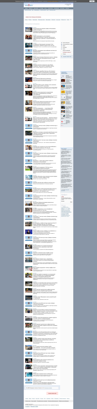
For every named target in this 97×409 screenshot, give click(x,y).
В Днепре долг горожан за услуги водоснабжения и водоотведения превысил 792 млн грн (44, 147)
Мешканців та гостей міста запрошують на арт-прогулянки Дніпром (66, 103)
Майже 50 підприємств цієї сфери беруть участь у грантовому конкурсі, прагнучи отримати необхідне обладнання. (45, 205)
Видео (64, 45)
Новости (30, 8)
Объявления (56, 8)
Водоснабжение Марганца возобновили (42, 78)
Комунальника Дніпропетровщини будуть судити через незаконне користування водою (44, 102)
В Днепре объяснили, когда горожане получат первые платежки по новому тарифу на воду (45, 177)
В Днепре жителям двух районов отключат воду (44, 182)
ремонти (62, 216)
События (53, 19)
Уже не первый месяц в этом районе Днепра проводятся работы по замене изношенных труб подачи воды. (44, 349)
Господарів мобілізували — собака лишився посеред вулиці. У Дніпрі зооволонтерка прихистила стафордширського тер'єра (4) (66, 176)
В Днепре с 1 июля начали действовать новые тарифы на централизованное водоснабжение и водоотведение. (42, 254)
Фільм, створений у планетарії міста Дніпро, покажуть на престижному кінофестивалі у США (66, 93)
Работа (52, 398)
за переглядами (69, 149)
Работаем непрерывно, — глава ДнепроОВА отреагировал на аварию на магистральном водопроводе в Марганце (43, 109)
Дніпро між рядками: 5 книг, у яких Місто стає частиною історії (69, 111)
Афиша (26, 8)
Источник (62, 201)
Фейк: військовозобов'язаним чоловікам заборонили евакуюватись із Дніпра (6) (66, 172)
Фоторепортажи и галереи (68, 44)
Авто (32, 10)
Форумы (67, 8)
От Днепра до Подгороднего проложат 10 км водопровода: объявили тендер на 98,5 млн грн (43, 45)
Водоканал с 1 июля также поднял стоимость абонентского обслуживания (43, 161)
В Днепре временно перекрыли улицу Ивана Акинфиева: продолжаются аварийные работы (43, 65)
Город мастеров (43, 10)
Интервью (65, 47)
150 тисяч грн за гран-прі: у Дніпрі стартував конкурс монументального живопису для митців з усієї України (66, 87)
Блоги (48, 10)
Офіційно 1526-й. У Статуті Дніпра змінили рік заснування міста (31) (66, 156)
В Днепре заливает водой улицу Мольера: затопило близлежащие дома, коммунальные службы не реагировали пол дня (44, 340)
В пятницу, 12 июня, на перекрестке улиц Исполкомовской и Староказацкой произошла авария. (43, 320)
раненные (68, 215)
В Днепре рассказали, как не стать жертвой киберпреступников (69, 76)
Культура (58, 19)
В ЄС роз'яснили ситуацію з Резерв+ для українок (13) (66, 159)
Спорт (68, 19)
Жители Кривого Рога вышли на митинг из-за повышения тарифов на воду (43, 360)
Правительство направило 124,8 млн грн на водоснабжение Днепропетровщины (43, 168)
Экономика (48, 19)
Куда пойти (36, 8)
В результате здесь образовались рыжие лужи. (41, 299)
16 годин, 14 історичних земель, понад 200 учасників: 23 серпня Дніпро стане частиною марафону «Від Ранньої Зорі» (66, 81)
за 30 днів (67, 189)
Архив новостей (52, 393)
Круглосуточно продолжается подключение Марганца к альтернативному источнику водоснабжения (43, 93)
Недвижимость (37, 10)
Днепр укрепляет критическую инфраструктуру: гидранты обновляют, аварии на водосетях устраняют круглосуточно (45, 325)
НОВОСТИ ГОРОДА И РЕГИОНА (33, 17)
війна (64, 206)
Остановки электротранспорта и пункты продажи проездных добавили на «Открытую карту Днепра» (66, 116)
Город (26, 19)
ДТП (69, 208)
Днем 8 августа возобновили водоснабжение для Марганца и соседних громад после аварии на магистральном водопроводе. (45, 80)
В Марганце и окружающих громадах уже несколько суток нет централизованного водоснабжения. (43, 122)
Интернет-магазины (62, 398)
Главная (26, 398)
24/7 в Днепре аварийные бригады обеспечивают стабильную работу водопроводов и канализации (44, 71)
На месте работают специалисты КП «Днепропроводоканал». (43, 249)
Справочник (50, 8)
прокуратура (63, 215)
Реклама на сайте (34, 406)
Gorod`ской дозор (66, 42)
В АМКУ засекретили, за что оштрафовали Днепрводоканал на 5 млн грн (42, 209)
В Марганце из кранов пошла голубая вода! (43, 373)
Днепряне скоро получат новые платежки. (40, 178)
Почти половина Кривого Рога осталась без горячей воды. (42, 192)
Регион (30, 19)
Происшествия (41, 19)
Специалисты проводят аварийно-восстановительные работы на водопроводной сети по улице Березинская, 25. (44, 53)
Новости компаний (66, 50)
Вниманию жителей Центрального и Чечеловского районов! (43, 183)
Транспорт (34, 19)
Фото (45, 8)
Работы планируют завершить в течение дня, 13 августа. (42, 67)
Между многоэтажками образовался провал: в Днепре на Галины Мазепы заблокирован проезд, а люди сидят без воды (45, 58)
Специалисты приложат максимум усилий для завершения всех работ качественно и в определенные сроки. (44, 335)
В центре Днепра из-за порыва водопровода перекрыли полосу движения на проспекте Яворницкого (43, 247)
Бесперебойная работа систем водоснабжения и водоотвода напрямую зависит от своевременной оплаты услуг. (45, 128)
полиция (63, 214)
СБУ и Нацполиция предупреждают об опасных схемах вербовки (69, 107)
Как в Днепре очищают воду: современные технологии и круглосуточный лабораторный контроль (43, 260)
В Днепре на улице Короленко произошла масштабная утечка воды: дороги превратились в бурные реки (45, 283)
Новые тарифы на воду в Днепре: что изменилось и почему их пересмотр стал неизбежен (44, 231)
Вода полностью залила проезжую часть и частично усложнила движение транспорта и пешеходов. (43, 286)
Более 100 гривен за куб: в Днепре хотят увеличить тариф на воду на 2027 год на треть (44, 85)
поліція (67, 213)
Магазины (62, 8)
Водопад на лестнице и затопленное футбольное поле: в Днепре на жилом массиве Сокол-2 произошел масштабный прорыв (45, 133)
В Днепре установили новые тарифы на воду (43, 252)
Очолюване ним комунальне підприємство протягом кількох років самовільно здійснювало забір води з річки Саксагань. (44, 104)
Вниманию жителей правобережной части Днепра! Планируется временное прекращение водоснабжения (45, 332)
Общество (63, 19)
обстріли (63, 212)
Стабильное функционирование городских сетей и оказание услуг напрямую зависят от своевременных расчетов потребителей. (44, 356)
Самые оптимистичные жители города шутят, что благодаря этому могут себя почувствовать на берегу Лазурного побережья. (45, 375)
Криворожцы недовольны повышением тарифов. (41, 362)
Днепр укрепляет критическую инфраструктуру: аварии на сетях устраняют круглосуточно (44, 290)
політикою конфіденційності (53, 1)
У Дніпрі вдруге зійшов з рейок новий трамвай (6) (66, 169)
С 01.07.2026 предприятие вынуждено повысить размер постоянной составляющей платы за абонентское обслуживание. (44, 163)
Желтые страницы (28, 10)
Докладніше (63, 190)
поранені (67, 214)
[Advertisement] (49, 4)
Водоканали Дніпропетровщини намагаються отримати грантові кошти (43, 203)
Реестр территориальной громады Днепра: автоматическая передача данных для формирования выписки (66, 97)
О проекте (27, 406)
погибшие (63, 213)
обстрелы (68, 212)
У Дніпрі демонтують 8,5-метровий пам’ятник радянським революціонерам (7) (66, 166)
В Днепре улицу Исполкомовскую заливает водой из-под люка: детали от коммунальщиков (45, 318)
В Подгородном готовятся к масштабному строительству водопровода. (45, 46)
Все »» (62, 125)
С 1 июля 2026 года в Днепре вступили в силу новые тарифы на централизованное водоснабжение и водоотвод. (43, 234)
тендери (68, 216)
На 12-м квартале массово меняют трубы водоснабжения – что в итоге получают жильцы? (44, 347)
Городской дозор (52, 10)
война (62, 208)
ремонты (65, 216)
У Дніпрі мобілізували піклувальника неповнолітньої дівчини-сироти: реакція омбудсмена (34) (66, 152)
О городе (41, 8)
